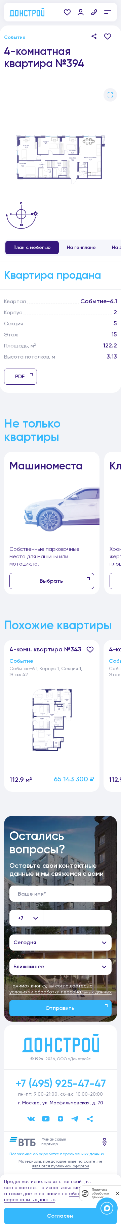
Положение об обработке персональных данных (56, 1154)
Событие (15, 37)
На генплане (81, 247)
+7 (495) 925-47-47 (60, 1084)
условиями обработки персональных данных (60, 991)
